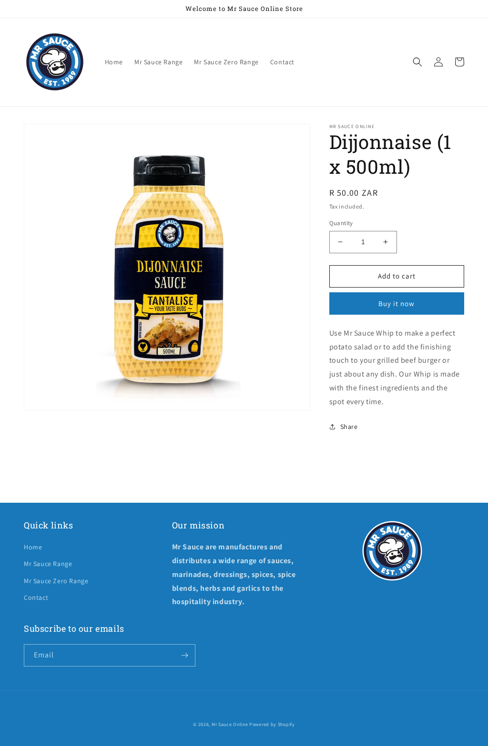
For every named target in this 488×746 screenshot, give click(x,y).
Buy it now (396, 303)
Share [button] (349, 426)
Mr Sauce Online (230, 724)
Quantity (341, 223)
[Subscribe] (184, 655)
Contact (36, 597)
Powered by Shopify (272, 724)
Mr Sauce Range (48, 563)
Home (33, 547)
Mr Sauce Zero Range (56, 581)
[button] (417, 61)
